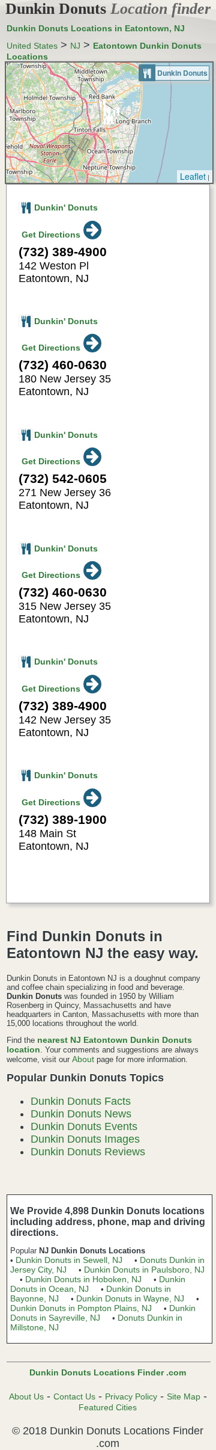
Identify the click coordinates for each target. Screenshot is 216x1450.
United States (32, 46)
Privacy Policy (131, 1396)
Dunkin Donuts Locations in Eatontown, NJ (96, 28)
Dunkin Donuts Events (84, 1126)
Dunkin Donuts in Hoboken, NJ (83, 1279)
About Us (26, 1396)
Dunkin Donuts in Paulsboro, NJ (144, 1269)
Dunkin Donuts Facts (81, 1101)
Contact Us (74, 1396)
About (83, 1059)
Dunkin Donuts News (81, 1114)
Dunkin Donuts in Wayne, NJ (130, 1298)
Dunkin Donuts (108, 8)
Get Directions (51, 234)
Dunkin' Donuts (66, 207)
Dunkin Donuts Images (85, 1139)
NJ (75, 46)
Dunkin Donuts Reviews (88, 1152)
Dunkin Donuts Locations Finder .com (107, 1372)
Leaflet (193, 176)
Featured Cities (108, 1407)
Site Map (183, 1396)
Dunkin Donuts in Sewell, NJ (69, 1260)
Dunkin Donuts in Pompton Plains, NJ (81, 1308)
